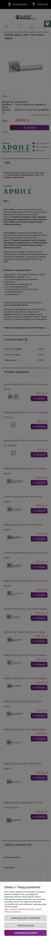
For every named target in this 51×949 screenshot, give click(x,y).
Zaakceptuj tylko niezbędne (25, 918)
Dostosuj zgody (25, 925)
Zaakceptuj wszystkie (25, 932)
